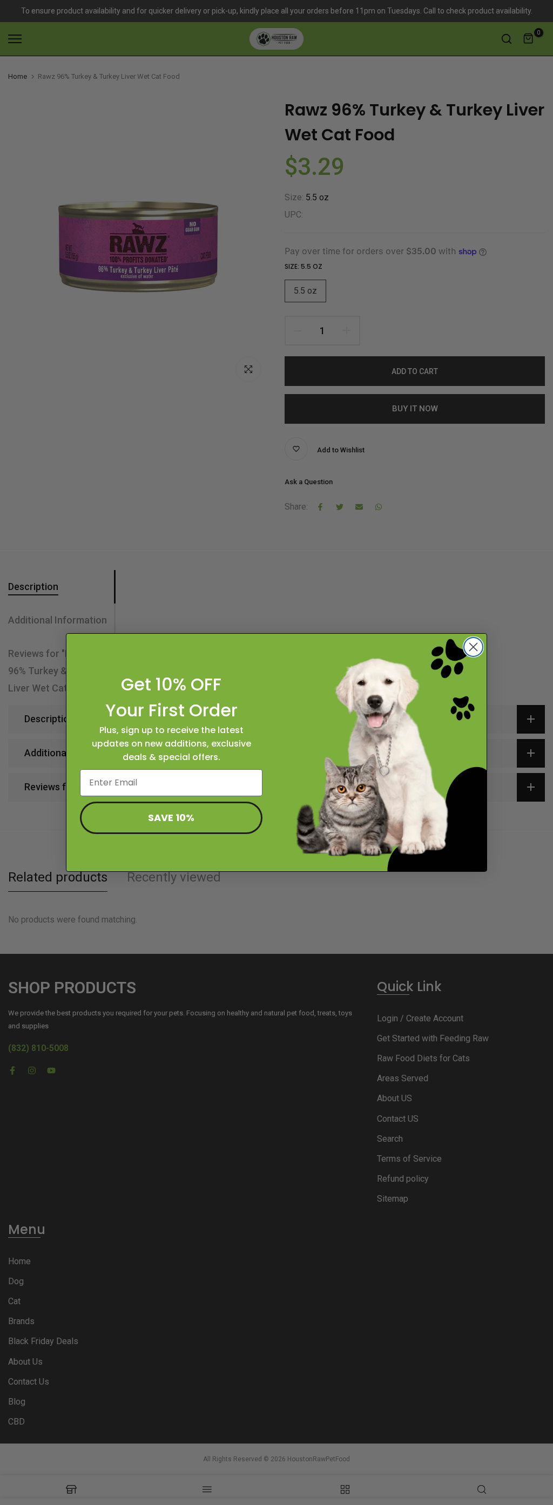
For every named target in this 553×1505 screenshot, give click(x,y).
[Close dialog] (473, 647)
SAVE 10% (171, 817)
